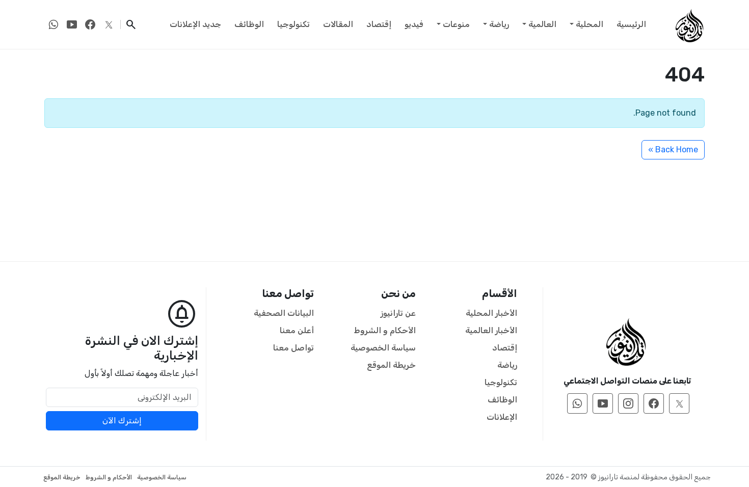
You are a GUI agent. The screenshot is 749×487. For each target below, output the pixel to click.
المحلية (589, 24)
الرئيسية (631, 24)
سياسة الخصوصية (383, 348)
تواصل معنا (293, 348)
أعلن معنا (297, 330)
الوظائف (249, 24)
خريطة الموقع (391, 365)
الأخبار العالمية (491, 330)
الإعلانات (502, 417)
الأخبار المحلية (491, 313)
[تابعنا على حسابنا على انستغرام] (628, 403)
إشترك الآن (122, 420)
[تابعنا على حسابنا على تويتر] (108, 24)
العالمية (542, 24)
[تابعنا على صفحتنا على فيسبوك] (90, 24)
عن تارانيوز (398, 313)
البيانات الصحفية (284, 313)
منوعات (456, 24)
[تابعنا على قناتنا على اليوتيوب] (72, 24)
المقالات (338, 24)
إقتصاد (378, 24)
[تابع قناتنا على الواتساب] (53, 24)
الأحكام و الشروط (385, 330)
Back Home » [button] (673, 149)
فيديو (414, 24)
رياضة (499, 24)
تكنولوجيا (293, 24)
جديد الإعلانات (195, 24)
